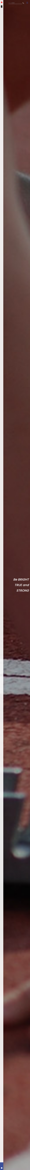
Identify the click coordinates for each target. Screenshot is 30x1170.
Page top (25, 1167)
